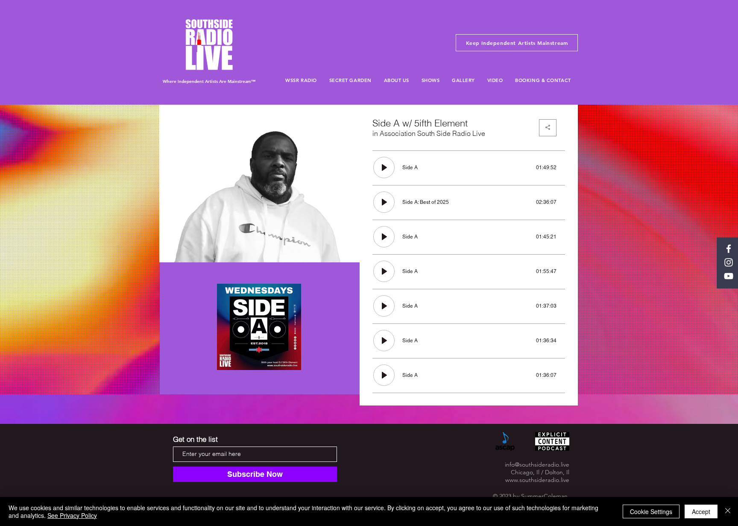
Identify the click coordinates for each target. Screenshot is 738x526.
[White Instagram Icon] (728, 262)
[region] (259, 249)
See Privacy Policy (72, 515)
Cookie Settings (651, 511)
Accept (701, 511)
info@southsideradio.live (537, 464)
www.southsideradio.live (537, 480)
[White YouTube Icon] (728, 276)
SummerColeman (544, 496)
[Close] (728, 511)
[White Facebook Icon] (728, 248)
